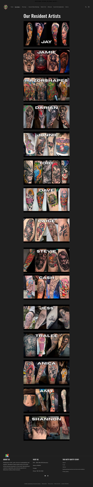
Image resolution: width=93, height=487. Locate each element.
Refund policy (44, 483)
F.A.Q (64, 464)
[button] (17, 7)
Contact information (65, 483)
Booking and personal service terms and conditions (74, 469)
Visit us (64, 467)
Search (64, 462)
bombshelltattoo (30, 483)
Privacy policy (66, 471)
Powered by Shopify (37, 483)
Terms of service (57, 483)
